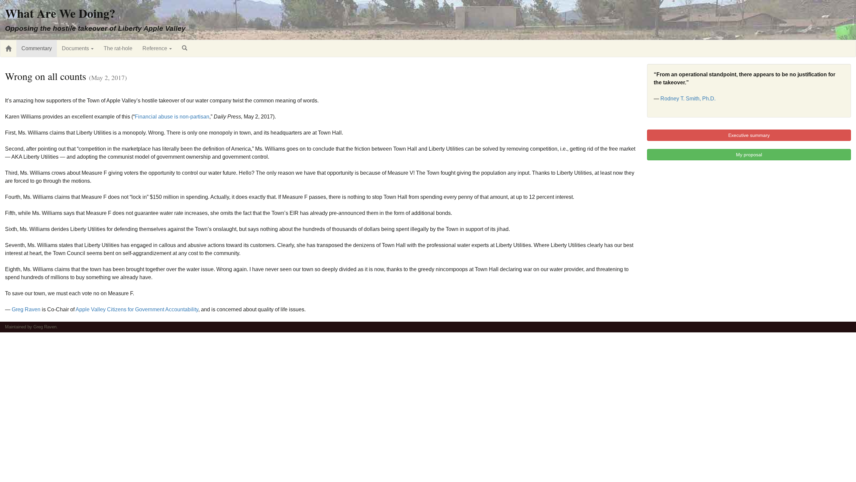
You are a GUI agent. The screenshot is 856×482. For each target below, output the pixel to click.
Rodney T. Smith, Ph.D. (688, 98)
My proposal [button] (749, 154)
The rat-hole (118, 48)
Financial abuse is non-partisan (172, 116)
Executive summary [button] (749, 135)
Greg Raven (26, 309)
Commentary (36, 48)
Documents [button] (76, 48)
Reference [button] (155, 48)
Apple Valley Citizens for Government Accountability (137, 309)
